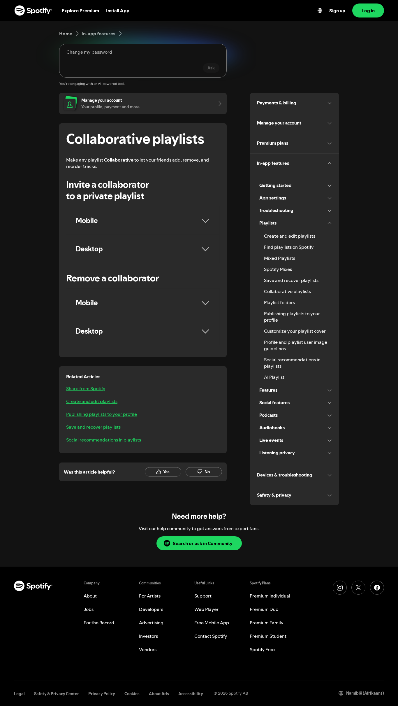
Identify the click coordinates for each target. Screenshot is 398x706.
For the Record (99, 622)
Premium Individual (270, 596)
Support (203, 596)
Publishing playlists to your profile (101, 414)
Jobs (89, 609)
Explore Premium (80, 10)
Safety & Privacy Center (56, 694)
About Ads (159, 694)
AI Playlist (274, 377)
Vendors (147, 649)
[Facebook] (377, 588)
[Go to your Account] (218, 104)
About (90, 596)
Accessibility (190, 694)
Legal (19, 694)
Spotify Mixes (278, 269)
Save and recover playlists (93, 427)
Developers (151, 609)
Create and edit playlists (91, 401)
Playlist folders (279, 302)
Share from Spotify (85, 388)
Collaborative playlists (287, 291)
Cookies (132, 694)
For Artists (150, 596)
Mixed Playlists (279, 258)
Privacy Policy (101, 694)
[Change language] (320, 10)
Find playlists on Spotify (289, 247)
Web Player (206, 609)
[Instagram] (340, 588)
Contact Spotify (210, 636)
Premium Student (268, 636)
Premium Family (266, 622)
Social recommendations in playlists (103, 440)
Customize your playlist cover (295, 331)
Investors (148, 636)
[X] (358, 588)
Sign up (337, 10)
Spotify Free (262, 649)
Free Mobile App (211, 622)
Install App (117, 10)
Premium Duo (264, 609)
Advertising (151, 622)
